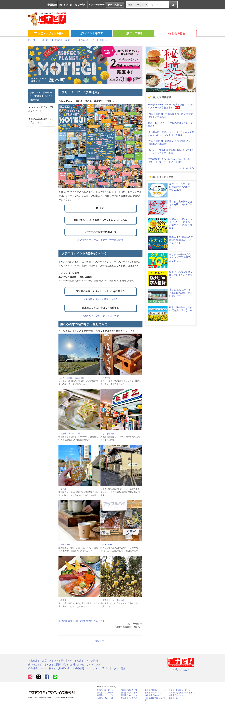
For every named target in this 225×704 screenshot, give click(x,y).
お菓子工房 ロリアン (69, 433)
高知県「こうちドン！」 (179, 698)
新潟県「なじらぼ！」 (130, 693)
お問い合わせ (77, 664)
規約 (65, 664)
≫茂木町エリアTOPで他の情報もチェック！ (81, 621)
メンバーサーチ (96, 4)
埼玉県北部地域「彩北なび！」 (155, 699)
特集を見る (178, 33)
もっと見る (188, 168)
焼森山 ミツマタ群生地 (112, 600)
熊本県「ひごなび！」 (130, 690)
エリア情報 (136, 33)
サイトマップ (93, 664)
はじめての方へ (78, 4)
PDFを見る (100, 208)
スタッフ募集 (119, 668)
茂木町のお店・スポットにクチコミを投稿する (100, 291)
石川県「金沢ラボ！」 (106, 698)
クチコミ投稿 (115, 4)
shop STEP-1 (108, 544)
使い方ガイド (35, 664)
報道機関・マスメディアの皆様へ (92, 668)
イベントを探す (93, 33)
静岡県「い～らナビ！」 (179, 695)
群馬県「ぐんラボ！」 (106, 695)
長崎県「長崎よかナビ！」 (180, 690)
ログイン (63, 4)
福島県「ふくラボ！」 (106, 693)
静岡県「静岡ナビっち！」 (156, 690)
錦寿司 (63, 600)
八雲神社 (106, 378)
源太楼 (63, 489)
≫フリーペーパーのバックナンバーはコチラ (100, 239)
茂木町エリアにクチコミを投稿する (100, 307)
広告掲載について (37, 668)
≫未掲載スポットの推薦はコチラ (100, 299)
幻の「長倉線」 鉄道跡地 (71, 378)
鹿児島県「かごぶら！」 (131, 698)
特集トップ (100, 640)
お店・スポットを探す (51, 33)
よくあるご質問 (52, 664)
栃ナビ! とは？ (182, 669)
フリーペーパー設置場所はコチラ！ (100, 231)
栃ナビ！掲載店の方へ (60, 668)
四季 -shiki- (65, 544)
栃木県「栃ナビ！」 (105, 690)
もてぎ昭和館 (108, 433)
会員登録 (52, 4)
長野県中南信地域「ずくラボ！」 (182, 693)
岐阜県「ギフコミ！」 (154, 693)
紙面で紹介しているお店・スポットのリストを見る (100, 219)
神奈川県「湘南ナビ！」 (155, 695)
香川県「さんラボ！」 (130, 695)
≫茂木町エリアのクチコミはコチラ (100, 315)
